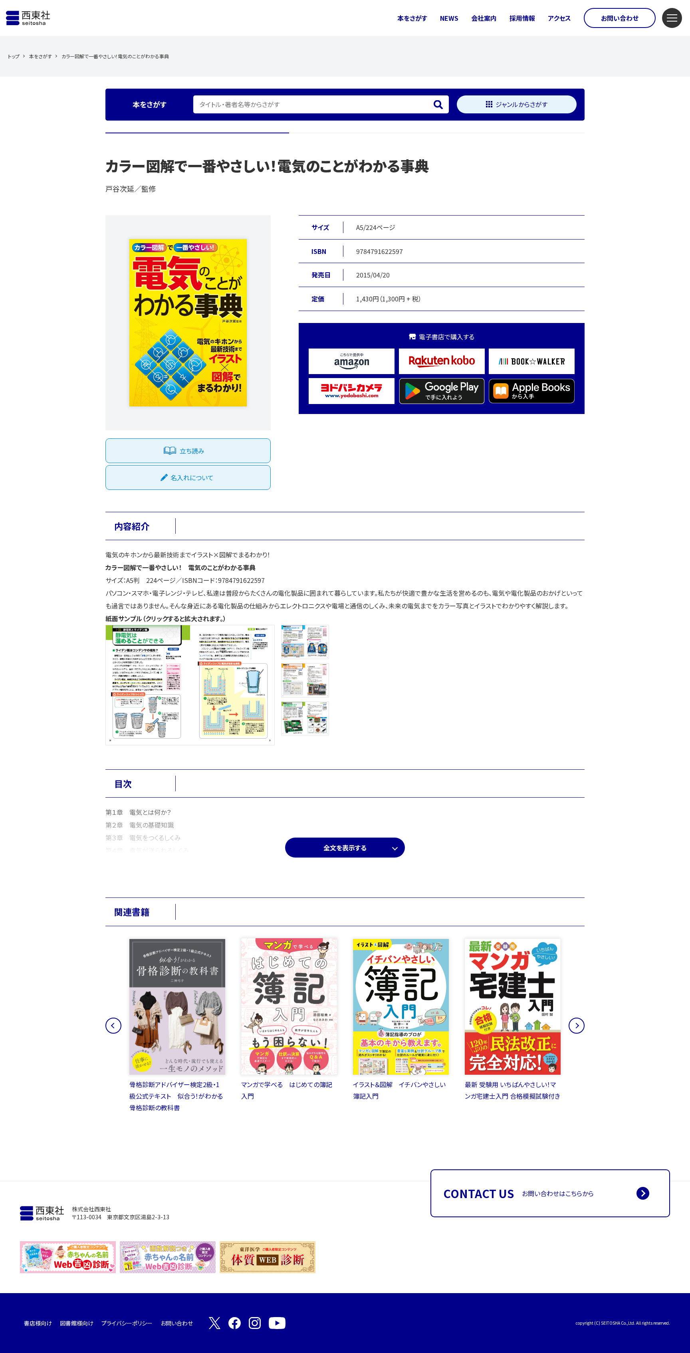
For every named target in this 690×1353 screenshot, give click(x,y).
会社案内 (484, 18)
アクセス (559, 18)
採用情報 (522, 18)
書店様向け (38, 1323)
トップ (14, 56)
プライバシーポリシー (127, 1323)
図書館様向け (76, 1323)
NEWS (449, 18)
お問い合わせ (619, 18)
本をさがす (412, 18)
